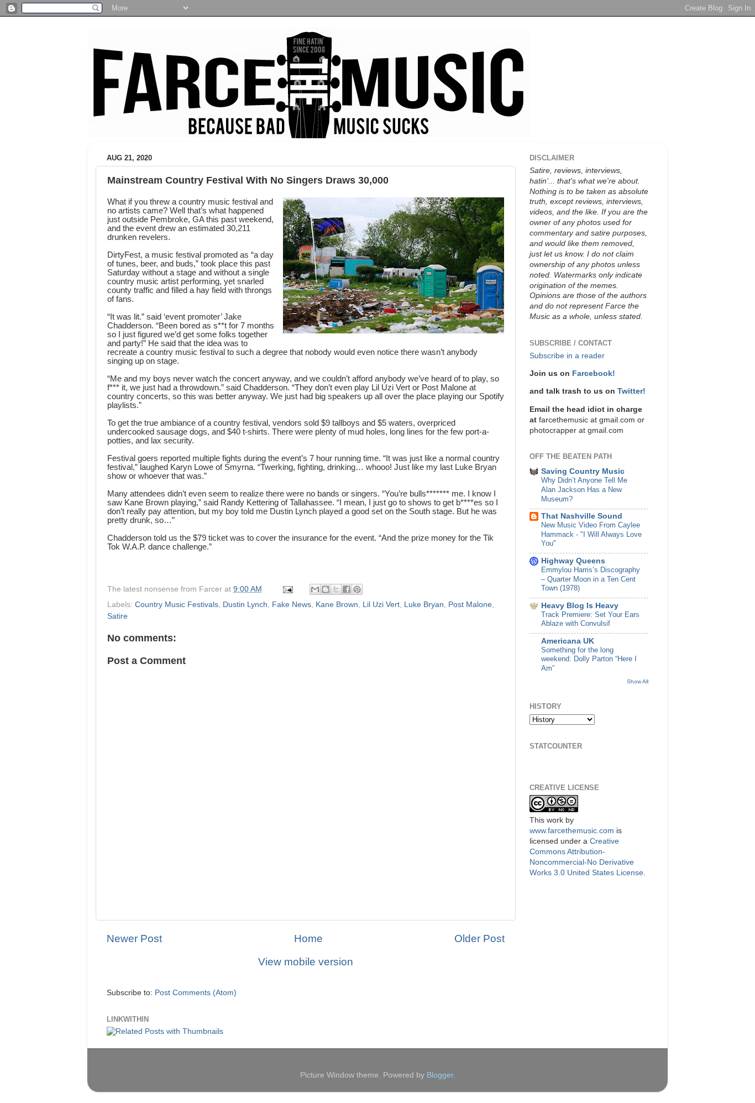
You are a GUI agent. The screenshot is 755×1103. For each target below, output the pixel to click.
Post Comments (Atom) (196, 993)
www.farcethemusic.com (571, 831)
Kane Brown (337, 604)
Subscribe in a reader (567, 356)
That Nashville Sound (581, 516)
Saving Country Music (583, 471)
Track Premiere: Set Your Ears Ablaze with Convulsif (590, 619)
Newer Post (134, 938)
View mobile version (305, 962)
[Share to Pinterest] (357, 589)
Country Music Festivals (176, 604)
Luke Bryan (424, 604)
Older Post (479, 938)
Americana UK (567, 641)
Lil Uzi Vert (381, 604)
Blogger (440, 1075)
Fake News (291, 604)
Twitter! (631, 391)
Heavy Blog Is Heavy (579, 606)
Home (308, 938)
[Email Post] (287, 589)
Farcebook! (593, 373)
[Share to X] (336, 589)
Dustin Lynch (245, 604)
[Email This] (315, 589)
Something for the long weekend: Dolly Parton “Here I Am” (589, 659)
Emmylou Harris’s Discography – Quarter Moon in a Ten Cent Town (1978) (590, 579)
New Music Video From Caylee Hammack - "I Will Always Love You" (591, 534)
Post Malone (470, 604)
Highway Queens (573, 561)
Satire (117, 616)
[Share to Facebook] (346, 589)
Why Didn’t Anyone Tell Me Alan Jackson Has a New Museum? (584, 489)
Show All (637, 681)
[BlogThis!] (325, 589)
